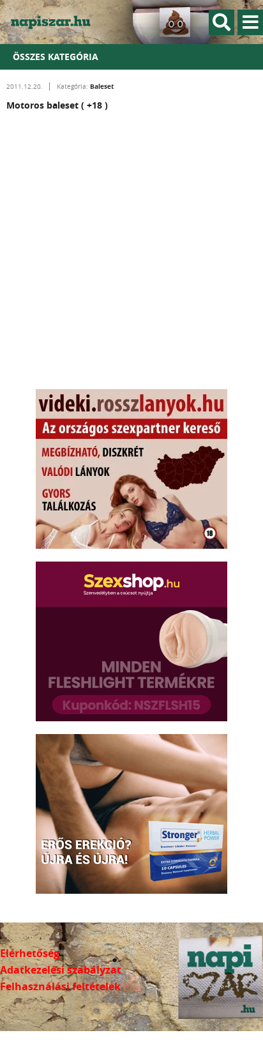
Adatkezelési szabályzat (60, 970)
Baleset (102, 86)
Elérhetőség (29, 953)
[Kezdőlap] (57, 22)
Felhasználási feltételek (60, 986)
